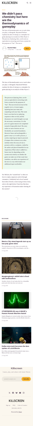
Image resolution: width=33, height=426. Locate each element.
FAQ (14, 405)
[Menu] (30, 2)
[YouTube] (20, 393)
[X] (9, 393)
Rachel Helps (12, 47)
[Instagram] (23, 393)
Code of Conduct (22, 405)
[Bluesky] (16, 393)
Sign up (8, 405)
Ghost (20, 412)
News (3, 10)
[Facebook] (13, 393)
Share (27, 48)
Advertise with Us (16, 408)
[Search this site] (27, 2)
